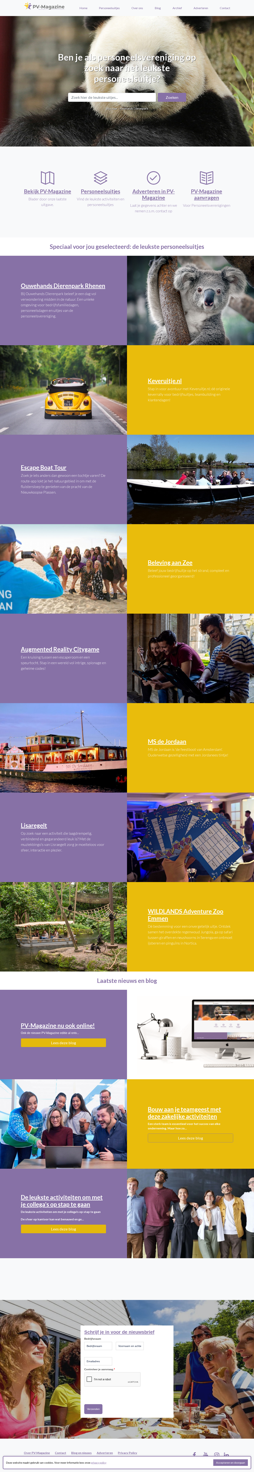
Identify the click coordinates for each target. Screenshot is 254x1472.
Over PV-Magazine (37, 1452)
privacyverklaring (95, 1395)
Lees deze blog (63, 1042)
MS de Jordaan (167, 741)
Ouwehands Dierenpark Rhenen (63, 285)
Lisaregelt (34, 825)
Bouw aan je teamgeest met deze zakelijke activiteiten (184, 1113)
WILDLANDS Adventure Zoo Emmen (185, 915)
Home (83, 8)
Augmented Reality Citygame (60, 649)
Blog (158, 8)
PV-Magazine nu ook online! (58, 1025)
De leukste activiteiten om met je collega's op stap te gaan (62, 1201)
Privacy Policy (127, 1452)
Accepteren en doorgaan (230, 1462)
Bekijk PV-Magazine (47, 191)
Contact (225, 8)
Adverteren (201, 8)
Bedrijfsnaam (92, 1338)
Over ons (137, 8)
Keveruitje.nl (165, 380)
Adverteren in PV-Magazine (153, 194)
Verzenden (93, 1409)
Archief (177, 8)
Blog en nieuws (81, 1452)
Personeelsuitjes (109, 8)
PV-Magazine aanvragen (206, 194)
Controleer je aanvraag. (99, 1369)
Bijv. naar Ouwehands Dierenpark (127, 108)
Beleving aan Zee (170, 562)
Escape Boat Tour (43, 467)
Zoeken (172, 97)
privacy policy (98, 1462)
